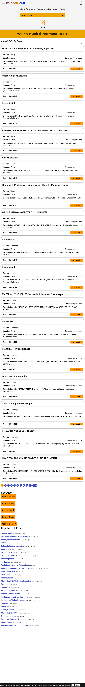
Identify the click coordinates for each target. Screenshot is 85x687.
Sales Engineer (13, 559)
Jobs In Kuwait (8, 496)
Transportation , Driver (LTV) (18, 556)
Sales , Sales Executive (16, 540)
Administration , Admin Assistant (20, 626)
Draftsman (11, 575)
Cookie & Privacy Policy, (49, 685)
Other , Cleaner (13, 610)
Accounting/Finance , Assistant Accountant (24, 568)
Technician (11, 562)
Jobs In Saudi (8, 510)
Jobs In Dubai (8, 503)
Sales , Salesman (13, 571)
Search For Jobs (27, 15)
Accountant (11, 549)
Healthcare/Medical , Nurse (18, 600)
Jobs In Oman (8, 517)
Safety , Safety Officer (16, 594)
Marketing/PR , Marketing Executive (21, 581)
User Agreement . (66, 685)
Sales (9, 543)
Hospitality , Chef (13, 552)
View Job (76, 69)
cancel (77, 685)
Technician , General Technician (19, 565)
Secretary (10, 603)
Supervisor (11, 587)
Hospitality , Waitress (15, 590)
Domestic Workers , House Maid (20, 536)
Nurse (9, 606)
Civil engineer (12, 578)
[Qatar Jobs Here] (16, 4)
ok (73, 685)
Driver (9, 584)
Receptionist (12, 622)
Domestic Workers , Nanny (17, 619)
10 (30, 485)
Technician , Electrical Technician (20, 597)
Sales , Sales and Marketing (18, 546)
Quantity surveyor (14, 616)
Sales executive (13, 533)
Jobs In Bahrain (9, 524)
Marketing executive (15, 613)
